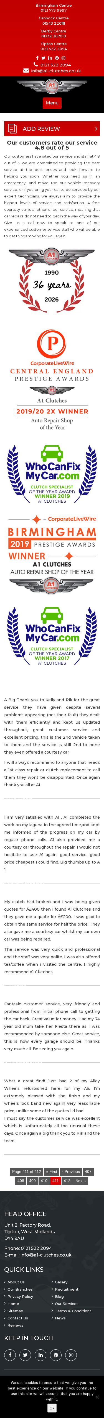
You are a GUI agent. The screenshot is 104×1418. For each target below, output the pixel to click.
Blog (59, 1296)
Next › (80, 1180)
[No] (97, 1397)
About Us (16, 1282)
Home (13, 1303)
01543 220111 (53, 23)
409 (32, 1180)
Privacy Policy (20, 1296)
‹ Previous (71, 1171)
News (60, 1318)
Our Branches (20, 1289)
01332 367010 (53, 36)
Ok (52, 1408)
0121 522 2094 (53, 49)
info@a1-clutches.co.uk (56, 70)
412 (67, 1180)
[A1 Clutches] (52, 86)
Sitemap (15, 1311)
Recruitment (66, 1289)
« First (51, 1171)
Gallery (61, 1282)
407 (88, 1171)
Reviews (15, 1325)
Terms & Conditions (73, 1311)
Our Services (66, 1303)
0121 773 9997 (54, 10)
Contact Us (17, 1318)
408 (20, 1180)
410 (44, 1180)
